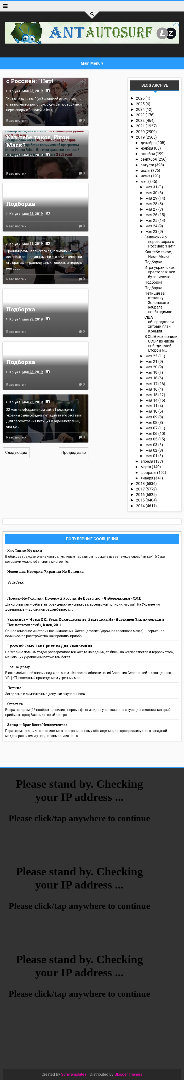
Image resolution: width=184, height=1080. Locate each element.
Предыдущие (73, 452)
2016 (141, 494)
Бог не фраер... (20, 667)
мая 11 (151, 406)
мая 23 (151, 231)
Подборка (20, 204)
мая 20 (151, 367)
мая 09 (151, 417)
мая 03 (151, 445)
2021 (141, 126)
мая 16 (151, 389)
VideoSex (15, 582)
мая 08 (151, 422)
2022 (141, 120)
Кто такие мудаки (24, 550)
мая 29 (151, 198)
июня (146, 176)
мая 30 (151, 193)
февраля (149, 472)
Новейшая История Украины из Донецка (45, 571)
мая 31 (151, 187)
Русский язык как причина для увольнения (49, 646)
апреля (147, 461)
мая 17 (151, 384)
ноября (147, 148)
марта (146, 467)
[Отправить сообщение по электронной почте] (47, 90)
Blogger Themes (128, 1074)
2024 (141, 109)
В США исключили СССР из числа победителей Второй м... (160, 343)
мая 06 (151, 433)
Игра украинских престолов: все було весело (159, 272)
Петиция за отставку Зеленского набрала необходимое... (159, 302)
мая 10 (151, 411)
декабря (148, 143)
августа (148, 165)
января (147, 478)
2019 (141, 137)
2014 (141, 506)
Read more (15, 121)
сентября (149, 159)
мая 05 (151, 439)
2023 (141, 115)
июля (146, 170)
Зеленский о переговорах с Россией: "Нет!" (159, 241)
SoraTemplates (73, 1074)
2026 (141, 98)
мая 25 (151, 220)
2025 (141, 104)
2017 (141, 489)
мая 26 (151, 215)
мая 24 (151, 226)
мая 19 (151, 372)
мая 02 (151, 450)
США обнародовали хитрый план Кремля (159, 324)
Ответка (15, 704)
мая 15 (151, 395)
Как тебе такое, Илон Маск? (158, 254)
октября (148, 154)
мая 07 (151, 428)
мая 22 (151, 356)
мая (144, 181)
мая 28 (151, 204)
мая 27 (151, 209)
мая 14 (151, 400)
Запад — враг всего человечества (37, 724)
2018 (141, 483)
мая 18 (151, 378)
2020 (141, 131)
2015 (141, 500)
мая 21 (151, 361)
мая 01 (151, 456)
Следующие (16, 452)
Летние (14, 688)
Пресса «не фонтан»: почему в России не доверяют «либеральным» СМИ (74, 598)
